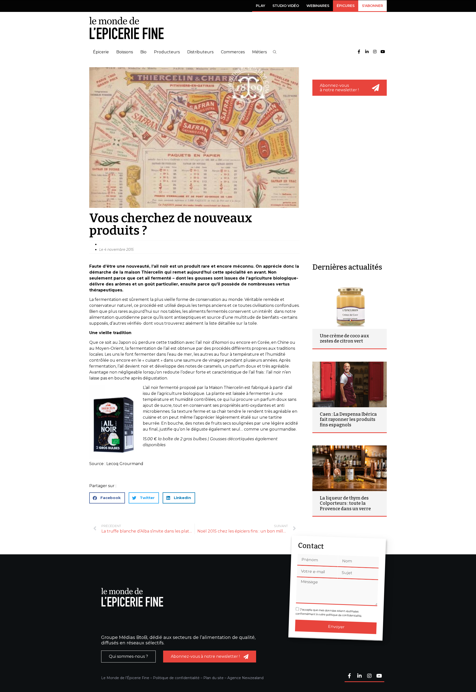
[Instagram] (375, 52)
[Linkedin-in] (367, 52)
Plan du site (213, 678)
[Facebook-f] (359, 52)
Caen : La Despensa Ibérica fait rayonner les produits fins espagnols (348, 419)
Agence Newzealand (245, 678)
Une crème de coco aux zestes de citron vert (344, 338)
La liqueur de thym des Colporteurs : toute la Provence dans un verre (345, 503)
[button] (274, 52)
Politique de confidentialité (176, 678)
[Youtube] (383, 52)
